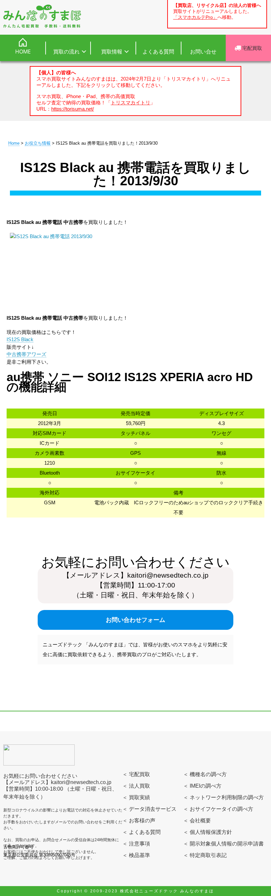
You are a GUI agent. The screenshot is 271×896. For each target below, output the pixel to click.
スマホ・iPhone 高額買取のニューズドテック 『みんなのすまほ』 (42, 16)
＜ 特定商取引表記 (205, 855)
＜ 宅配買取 (136, 774)
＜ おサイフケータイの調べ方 (218, 809)
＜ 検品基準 (136, 855)
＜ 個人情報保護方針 (207, 832)
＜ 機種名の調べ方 (205, 774)
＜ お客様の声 (138, 820)
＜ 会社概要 (197, 820)
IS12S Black (20, 339)
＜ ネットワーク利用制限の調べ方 (223, 797)
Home (13, 143)
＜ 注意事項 (136, 843)
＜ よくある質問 (141, 832)
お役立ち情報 (38, 143)
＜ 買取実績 (136, 797)
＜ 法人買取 (136, 786)
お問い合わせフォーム (135, 620)
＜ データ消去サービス (149, 809)
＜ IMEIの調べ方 (202, 786)
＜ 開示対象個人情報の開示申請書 (223, 843)
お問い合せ (203, 51)
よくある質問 (158, 51)
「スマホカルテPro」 (195, 17)
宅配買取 (251, 48)
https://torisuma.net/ (72, 109)
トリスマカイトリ (130, 102)
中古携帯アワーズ (26, 354)
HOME (23, 51)
